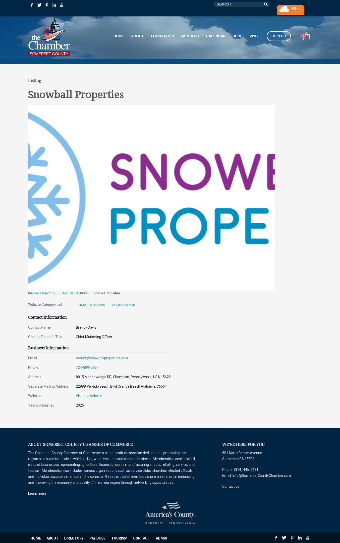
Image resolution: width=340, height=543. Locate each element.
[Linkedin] (54, 5)
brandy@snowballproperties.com (102, 358)
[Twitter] (39, 5)
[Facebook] (32, 5)
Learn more (37, 493)
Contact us (230, 486)
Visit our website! (89, 396)
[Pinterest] (47, 5)
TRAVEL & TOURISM (73, 293)
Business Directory (41, 293)
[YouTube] (61, 5)
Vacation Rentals (124, 305)
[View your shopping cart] (306, 37)
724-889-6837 (87, 367)
